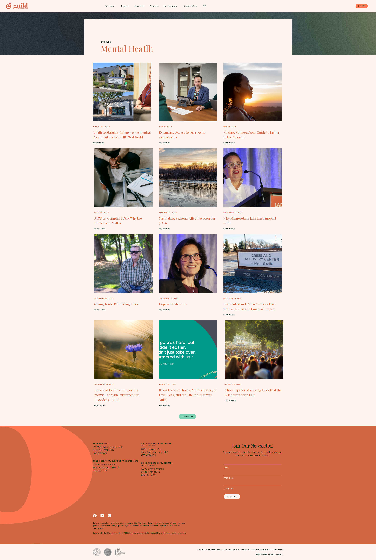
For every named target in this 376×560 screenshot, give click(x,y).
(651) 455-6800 (148, 455)
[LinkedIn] (102, 515)
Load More (187, 416)
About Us (139, 6)
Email (226, 467)
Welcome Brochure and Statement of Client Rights (262, 549)
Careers (154, 6)
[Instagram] (109, 515)
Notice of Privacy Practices (208, 549)
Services (109, 6)
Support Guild (190, 6)
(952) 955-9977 (148, 475)
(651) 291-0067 (100, 453)
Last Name (228, 489)
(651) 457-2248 (100, 470)
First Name (228, 478)
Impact (125, 6)
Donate (362, 6)
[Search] (204, 6)
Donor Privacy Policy (230, 549)
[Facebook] (95, 515)
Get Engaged (171, 6)
